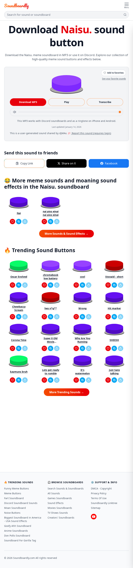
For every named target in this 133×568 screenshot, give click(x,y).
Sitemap (95, 508)
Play (66, 102)
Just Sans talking (114, 371)
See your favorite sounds (114, 78)
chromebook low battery (50, 276)
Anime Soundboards (16, 530)
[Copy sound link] (18, 221)
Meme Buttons (12, 493)
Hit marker (114, 308)
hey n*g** (51, 308)
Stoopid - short (114, 276)
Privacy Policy (98, 493)
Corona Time (18, 340)
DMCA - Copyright (101, 488)
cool (82, 276)
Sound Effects (56, 503)
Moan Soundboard (15, 508)
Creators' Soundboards (61, 517)
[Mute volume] (14, 112)
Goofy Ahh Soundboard (17, 526)
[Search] (125, 14)
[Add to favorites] (12, 221)
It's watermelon (82, 371)
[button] (66, 83)
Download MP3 (28, 102)
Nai (19, 213)
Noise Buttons (12, 512)
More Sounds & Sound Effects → (66, 234)
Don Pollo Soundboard (17, 535)
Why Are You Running (82, 340)
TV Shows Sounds (58, 512)
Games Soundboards (60, 498)
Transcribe (105, 102)
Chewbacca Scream (18, 308)
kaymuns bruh (19, 371)
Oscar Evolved (18, 276)
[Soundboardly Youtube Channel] (93, 516)
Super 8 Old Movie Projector (50, 340)
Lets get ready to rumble (50, 371)
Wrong (82, 308)
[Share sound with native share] (25, 221)
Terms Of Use (99, 498)
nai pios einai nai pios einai (51, 213)
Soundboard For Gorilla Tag (20, 540)
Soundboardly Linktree (104, 503)
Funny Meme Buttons (16, 488)
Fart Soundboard (14, 498)
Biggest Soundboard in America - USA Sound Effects (22, 519)
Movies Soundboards (60, 508)
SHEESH (114, 340)
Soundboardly (16, 5)
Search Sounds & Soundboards (66, 488)
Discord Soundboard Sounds (20, 503)
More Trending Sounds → (66, 392)
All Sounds (54, 493)
